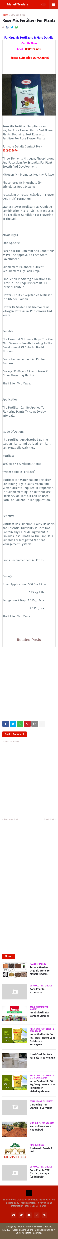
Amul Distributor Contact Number (39, 1014)
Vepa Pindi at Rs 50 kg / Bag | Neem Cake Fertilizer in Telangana (42, 1039)
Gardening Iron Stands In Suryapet (41, 1106)
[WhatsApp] (16, 27)
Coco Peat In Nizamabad (37, 991)
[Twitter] (11, 27)
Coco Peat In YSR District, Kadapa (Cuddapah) (40, 1173)
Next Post (49, 819)
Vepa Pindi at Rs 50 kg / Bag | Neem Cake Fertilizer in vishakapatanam (42, 1086)
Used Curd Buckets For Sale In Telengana (42, 1056)
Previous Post (11, 819)
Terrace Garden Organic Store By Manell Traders (39, 971)
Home (5, 15)
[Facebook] (7, 27)
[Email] (34, 724)
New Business (17, 15)
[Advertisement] (29, 687)
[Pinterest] (27, 724)
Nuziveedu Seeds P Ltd (41, 1150)
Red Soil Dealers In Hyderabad (41, 1128)
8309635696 (33, 49)
